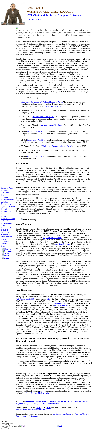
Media (3, 216)
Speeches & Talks (8, 207)
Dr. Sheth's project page (62, 414)
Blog (3, 246)
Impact (4, 214)
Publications (6, 211)
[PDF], (38, 408)
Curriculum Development (6, 236)
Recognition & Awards (7, 224)
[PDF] (48, 408)
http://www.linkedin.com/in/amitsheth (30, 410)
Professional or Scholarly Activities (7, 230)
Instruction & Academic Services (6, 241)
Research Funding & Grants (8, 220)
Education (5, 190)
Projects (4, 209)
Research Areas (7, 188)
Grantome (34, 416)
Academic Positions (5, 194)
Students (4, 197)
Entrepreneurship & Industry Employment (7, 202)
